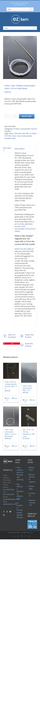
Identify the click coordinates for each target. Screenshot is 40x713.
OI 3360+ (33, 133)
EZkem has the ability (23, 249)
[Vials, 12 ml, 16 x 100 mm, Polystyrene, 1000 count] (29, 416)
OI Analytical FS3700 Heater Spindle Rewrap (20, 510)
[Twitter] (7, 511)
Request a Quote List (32, 502)
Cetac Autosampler (24, 136)
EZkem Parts (31, 468)
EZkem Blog (31, 487)
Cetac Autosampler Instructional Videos (25, 228)
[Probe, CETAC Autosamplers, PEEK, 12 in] (29, 373)
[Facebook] (4, 511)
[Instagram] (4, 515)
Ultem (11, 133)
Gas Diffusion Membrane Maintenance (20, 491)
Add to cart (26, 116)
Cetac (14, 136)
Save (12, 343)
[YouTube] (10, 511)
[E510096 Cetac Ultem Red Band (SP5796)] (20, 57)
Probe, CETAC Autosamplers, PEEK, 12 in (28, 388)
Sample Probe (10, 138)
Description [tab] (7, 149)
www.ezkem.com (10, 504)
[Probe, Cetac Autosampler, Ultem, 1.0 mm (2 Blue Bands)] (11, 416)
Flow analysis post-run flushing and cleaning (20, 473)
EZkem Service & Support (32, 478)
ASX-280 (25, 133)
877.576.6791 (8, 494)
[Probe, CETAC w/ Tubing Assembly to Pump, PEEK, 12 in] (11, 371)
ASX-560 (18, 133)
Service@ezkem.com (11, 499)
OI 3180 (7, 136)
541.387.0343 (8, 489)
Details (15, 398)
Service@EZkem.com (20, 5)
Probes (16, 129)
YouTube (20, 224)
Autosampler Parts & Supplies (20, 130)
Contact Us (32, 494)
